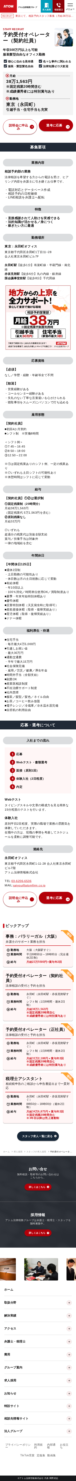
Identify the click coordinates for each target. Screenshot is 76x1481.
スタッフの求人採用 (36, 1152)
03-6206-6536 (21, 881)
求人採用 (18, 1152)
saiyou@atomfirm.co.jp (29, 885)
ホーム (6, 1152)
